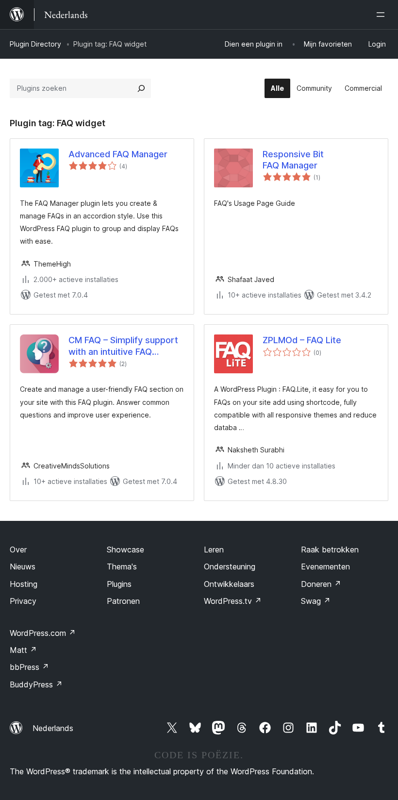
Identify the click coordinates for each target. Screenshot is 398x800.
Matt (23, 650)
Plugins (119, 584)
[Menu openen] (382, 14)
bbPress (29, 667)
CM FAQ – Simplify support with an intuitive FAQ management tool (123, 346)
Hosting (23, 584)
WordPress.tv (233, 601)
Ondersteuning (229, 566)
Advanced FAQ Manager (117, 154)
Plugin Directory (35, 44)
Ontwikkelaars (229, 584)
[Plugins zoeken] (141, 88)
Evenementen (325, 566)
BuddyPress (36, 684)
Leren (214, 549)
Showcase (125, 549)
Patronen (123, 601)
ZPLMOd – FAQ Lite (302, 340)
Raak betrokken (330, 549)
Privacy (23, 601)
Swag (316, 601)
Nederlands (53, 728)
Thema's (122, 566)
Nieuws (22, 566)
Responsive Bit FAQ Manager (293, 159)
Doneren (321, 584)
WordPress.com (43, 633)
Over (18, 549)
